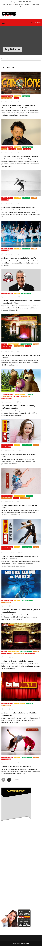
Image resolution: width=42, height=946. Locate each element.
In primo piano (26, 293)
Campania (26, 96)
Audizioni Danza (7, 96)
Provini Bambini (7, 398)
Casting (37, 344)
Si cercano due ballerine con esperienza (16, 767)
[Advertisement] (16, 877)
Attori (4, 344)
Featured (12, 149)
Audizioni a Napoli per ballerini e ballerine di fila (18, 258)
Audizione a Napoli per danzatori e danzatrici (17, 207)
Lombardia (28, 149)
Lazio (20, 149)
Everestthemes (25, 943)
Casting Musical (7, 98)
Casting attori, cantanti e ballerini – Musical (17, 661)
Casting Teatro (28, 147)
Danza (17, 98)
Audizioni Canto (14, 344)
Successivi (15, 779)
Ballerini (18, 96)
